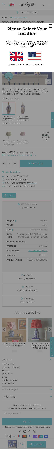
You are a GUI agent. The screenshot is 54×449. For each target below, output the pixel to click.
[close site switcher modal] (50, 26)
